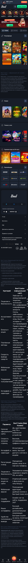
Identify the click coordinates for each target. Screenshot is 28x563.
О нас (3, 216)
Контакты (4, 221)
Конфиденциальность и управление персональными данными (12, 238)
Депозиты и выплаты (8, 229)
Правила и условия (7, 233)
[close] (1, 2)
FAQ (3, 225)
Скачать (24, 2)
